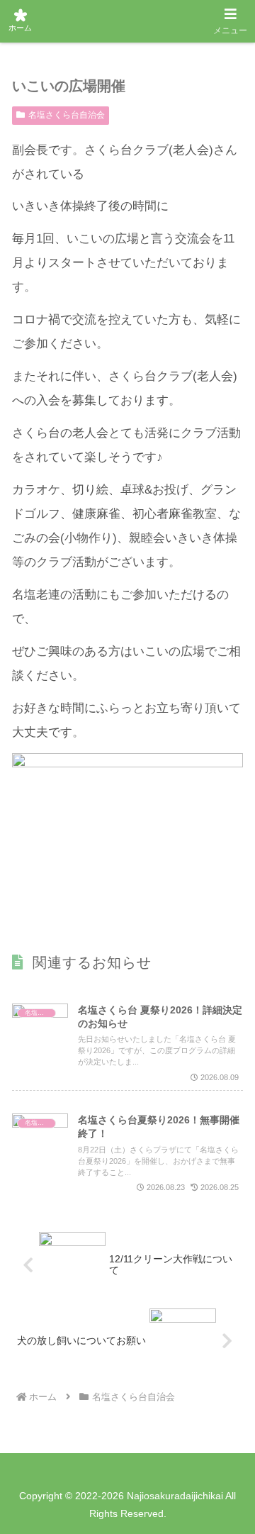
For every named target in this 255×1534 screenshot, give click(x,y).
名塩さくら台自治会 (66, 115)
